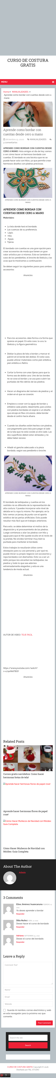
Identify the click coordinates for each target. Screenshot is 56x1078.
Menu (4, 82)
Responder (20, 914)
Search (28, 1045)
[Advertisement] (28, 28)
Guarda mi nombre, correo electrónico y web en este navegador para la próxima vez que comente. (27, 1013)
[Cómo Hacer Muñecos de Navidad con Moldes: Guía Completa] (28, 832)
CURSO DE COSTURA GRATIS (27, 62)
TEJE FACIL (26, 635)
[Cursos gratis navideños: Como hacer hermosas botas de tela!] (28, 758)
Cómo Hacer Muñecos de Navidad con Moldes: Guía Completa (24, 850)
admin (22, 872)
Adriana (20, 936)
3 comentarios (10, 142)
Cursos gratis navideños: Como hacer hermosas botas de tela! (23, 775)
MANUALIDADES (38, 139)
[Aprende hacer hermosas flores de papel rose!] (28, 795)
